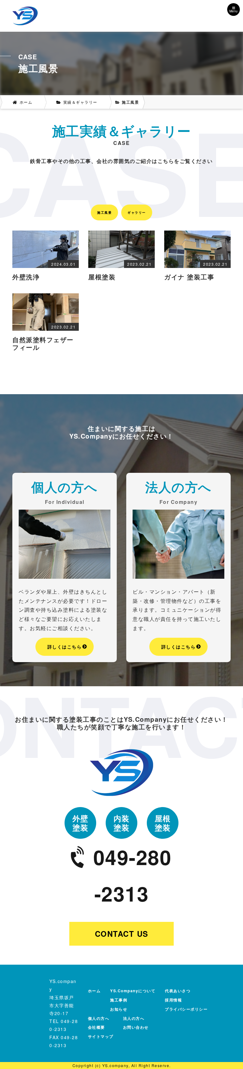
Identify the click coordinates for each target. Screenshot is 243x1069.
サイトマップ (101, 1036)
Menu (233, 11)
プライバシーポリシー (186, 1009)
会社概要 (96, 1027)
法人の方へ (134, 1018)
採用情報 (173, 1000)
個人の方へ (98, 1018)
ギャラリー (137, 212)
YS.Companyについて (132, 991)
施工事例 (118, 1000)
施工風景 (104, 212)
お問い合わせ (136, 1027)
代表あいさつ (177, 991)
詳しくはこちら (64, 646)
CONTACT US (121, 933)
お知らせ (118, 1009)
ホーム (94, 991)
